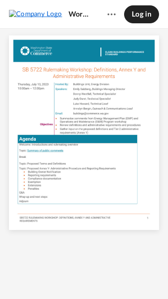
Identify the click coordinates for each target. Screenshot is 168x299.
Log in (141, 14)
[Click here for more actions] (112, 14)
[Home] (35, 13)
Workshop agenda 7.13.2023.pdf (79, 14)
